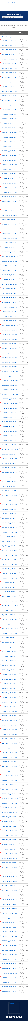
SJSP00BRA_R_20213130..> (9, 665)
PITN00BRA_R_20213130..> (9, 830)
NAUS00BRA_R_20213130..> (10, 481)
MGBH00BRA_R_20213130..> (10, 371)
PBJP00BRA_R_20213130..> (9, 495)
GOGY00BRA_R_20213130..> (10, 757)
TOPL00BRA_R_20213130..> (9, 408)
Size (26, 33)
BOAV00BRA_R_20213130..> (10, 215)
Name (4, 33)
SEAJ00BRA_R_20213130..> (9, 739)
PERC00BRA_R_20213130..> (9, 876)
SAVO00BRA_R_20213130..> (9, 59)
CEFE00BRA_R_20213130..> (9, 454)
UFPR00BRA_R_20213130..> (9, 206)
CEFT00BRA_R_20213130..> (9, 913)
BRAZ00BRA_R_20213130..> (9, 187)
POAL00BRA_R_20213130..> (9, 197)
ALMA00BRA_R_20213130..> (10, 468)
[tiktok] (13, 1018)
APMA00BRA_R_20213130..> (10, 445)
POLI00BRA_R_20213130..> (9, 114)
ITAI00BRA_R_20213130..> (9, 123)
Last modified (21, 33)
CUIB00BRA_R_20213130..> (9, 674)
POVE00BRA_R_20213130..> (9, 959)
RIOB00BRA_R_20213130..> (9, 812)
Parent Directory (6, 37)
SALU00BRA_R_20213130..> (9, 40)
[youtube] (20, 1018)
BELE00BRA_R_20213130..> (9, 334)
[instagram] (10, 1018)
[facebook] (7, 1018)
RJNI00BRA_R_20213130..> (9, 463)
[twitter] (17, 1018)
